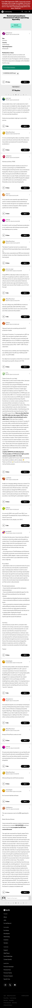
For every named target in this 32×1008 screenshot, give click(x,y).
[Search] (22, 12)
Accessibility (11, 1000)
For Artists (6, 930)
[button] (29, 33)
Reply (25, 82)
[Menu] (29, 12)
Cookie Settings (13, 998)
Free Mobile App (8, 956)
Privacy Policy (6, 998)
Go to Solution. (11, 67)
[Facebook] (15, 985)
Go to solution (16, 26)
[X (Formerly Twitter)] (10, 985)
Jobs (5, 920)
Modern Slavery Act (7, 1002)
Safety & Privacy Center (11, 995)
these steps (19, 6)
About (5, 917)
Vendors (6, 943)
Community (8, 12)
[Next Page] (26, 94)
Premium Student (8, 976)
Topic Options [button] (15, 86)
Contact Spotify (8, 959)
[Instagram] (5, 985)
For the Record (7, 923)
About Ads (6, 1000)
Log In (25, 11)
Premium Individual (8, 966)
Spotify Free (7, 979)
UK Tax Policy (14, 1002)
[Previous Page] (6, 94)
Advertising (7, 936)
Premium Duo (7, 970)
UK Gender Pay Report (8, 1005)
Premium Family (8, 973)
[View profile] (3, 33)
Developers (7, 933)
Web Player (7, 953)
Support (6, 950)
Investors (6, 940)
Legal (5, 995)
